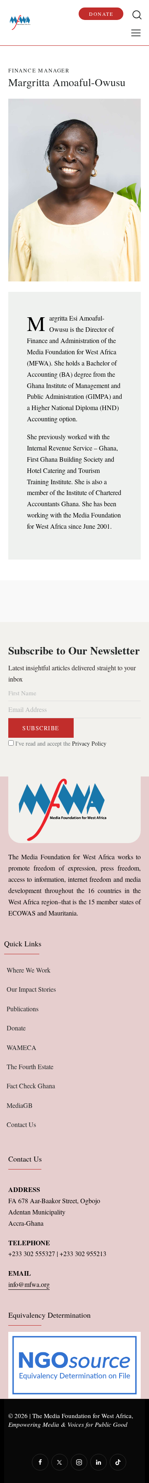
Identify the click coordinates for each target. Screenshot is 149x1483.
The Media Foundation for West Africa (82, 1415)
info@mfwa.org (29, 1284)
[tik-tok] (118, 1462)
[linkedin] (98, 1462)
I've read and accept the (60, 743)
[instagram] (79, 1462)
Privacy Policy (89, 743)
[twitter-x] (59, 1462)
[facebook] (40, 1462)
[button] (136, 32)
